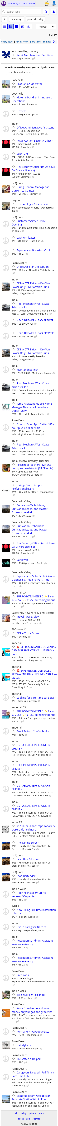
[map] (29, 26)
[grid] (17, 26)
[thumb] (10, 26)
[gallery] (23, 26)
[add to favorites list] (13, 55)
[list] (4, 26)
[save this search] (54, 12)
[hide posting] (34, 58)
